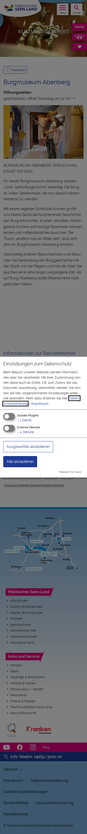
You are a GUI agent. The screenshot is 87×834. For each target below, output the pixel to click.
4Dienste (25, 432)
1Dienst (24, 420)
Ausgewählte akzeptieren (28, 446)
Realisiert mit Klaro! (70, 472)
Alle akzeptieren (20, 461)
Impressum (39, 403)
